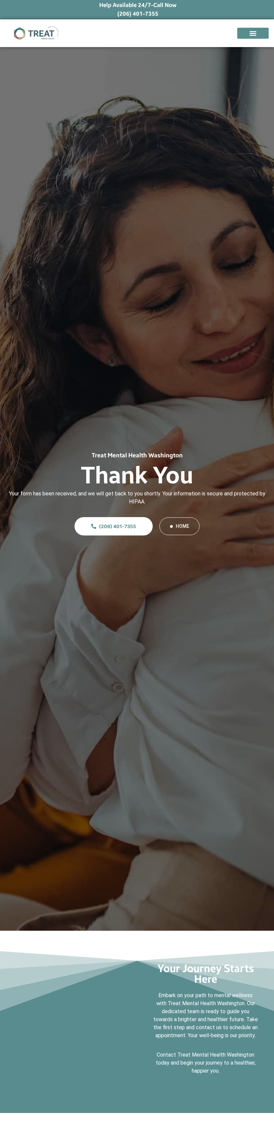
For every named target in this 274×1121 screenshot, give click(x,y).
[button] (253, 33)
